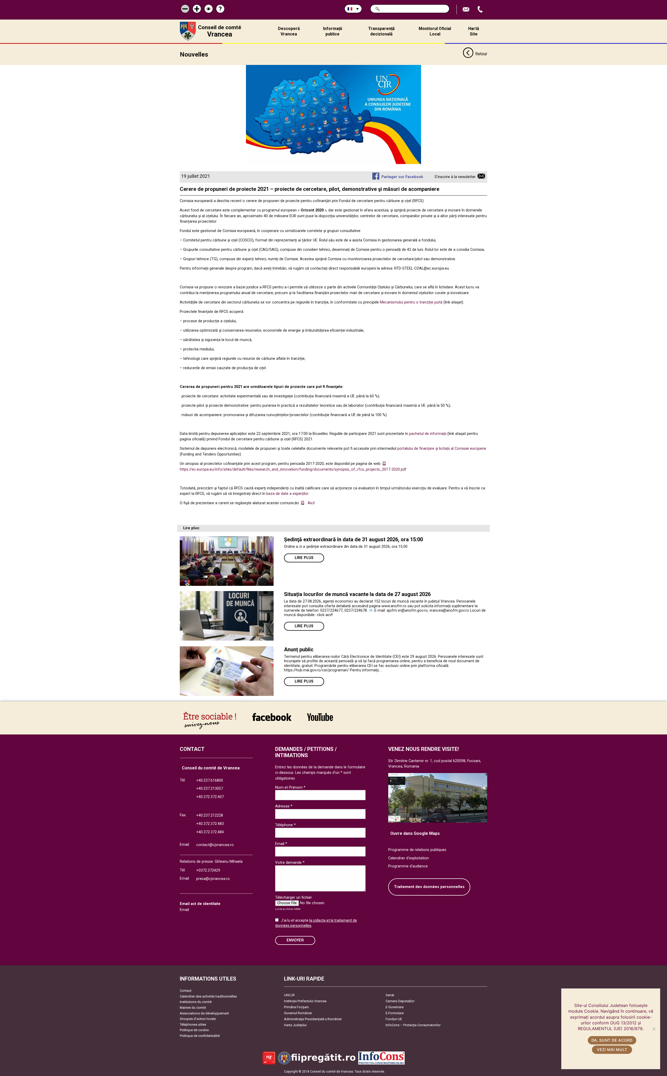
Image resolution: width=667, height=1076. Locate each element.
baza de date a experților (287, 493)
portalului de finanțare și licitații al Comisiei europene (441, 448)
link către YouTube (320, 720)
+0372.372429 (208, 870)
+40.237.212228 (209, 815)
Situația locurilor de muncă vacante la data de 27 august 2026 (357, 594)
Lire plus (304, 558)
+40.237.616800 (209, 780)
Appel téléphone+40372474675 (480, 9)
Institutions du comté (196, 1002)
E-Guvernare (395, 1007)
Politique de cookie (194, 1030)
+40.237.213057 (209, 788)
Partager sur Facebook (402, 177)
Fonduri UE (394, 1019)
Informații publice (332, 31)
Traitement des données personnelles (429, 887)
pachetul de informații (427, 433)
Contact (186, 991)
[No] (653, 1028)
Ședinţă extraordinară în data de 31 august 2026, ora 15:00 (353, 539)
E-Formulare (395, 1013)
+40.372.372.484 (210, 832)
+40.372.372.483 (210, 824)
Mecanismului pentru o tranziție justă (411, 302)
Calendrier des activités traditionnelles (208, 996)
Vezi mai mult (612, 1049)
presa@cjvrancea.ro (213, 879)
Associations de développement (204, 1013)
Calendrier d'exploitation (408, 858)
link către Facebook (271, 720)
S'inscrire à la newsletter (455, 177)
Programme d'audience (408, 866)
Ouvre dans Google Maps (415, 833)
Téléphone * (285, 825)
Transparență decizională (381, 31)
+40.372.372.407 (210, 797)
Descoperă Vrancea (289, 31)
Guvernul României (298, 1013)
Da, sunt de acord (611, 1040)
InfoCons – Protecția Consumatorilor (413, 1025)
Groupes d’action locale (198, 1019)
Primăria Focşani (296, 1007)
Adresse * (283, 806)
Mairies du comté (193, 1008)
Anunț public (298, 649)
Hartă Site (473, 31)
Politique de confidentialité (200, 1036)
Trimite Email (466, 9)
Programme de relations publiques (417, 850)
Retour (481, 53)
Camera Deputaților (400, 1001)
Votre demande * (290, 862)
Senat (390, 995)
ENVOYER (295, 940)
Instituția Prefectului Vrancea (305, 1001)
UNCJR (289, 995)
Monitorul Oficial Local (435, 31)
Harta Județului (295, 1025)
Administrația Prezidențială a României (313, 1019)
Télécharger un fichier (293, 897)
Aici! (311, 503)
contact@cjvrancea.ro (215, 845)
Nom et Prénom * (290, 787)
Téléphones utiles (193, 1024)
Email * (281, 843)
